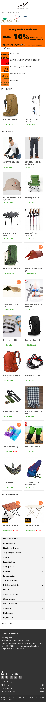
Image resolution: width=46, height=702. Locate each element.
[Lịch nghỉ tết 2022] (5, 85)
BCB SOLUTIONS (7, 699)
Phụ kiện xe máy (8, 613)
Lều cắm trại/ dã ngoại (11, 548)
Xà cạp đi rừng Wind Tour (33, 447)
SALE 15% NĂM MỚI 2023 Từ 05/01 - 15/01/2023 (25, 60)
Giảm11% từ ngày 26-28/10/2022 (20, 67)
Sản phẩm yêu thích (9, 21)
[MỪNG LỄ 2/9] (5, 58)
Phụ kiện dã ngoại (9, 543)
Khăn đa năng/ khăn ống (11, 585)
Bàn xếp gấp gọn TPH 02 (10, 525)
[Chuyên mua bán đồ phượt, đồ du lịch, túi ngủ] (23, 5)
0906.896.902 (25, 16)
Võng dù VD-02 (8, 482)
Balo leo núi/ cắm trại (10, 539)
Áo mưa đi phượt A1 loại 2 (11, 447)
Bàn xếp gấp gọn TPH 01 (33, 525)
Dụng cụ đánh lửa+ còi (10, 411)
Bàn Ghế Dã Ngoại (9, 562)
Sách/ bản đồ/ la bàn (10, 604)
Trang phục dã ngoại (10, 580)
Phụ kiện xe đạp (8, 618)
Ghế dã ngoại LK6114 (32, 198)
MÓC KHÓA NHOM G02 (10, 340)
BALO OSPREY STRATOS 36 (11, 269)
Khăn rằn (6, 590)
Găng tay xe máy (8, 567)
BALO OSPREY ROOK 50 (10, 119)
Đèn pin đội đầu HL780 (32, 375)
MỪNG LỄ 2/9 (14, 53)
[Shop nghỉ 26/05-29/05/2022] (5, 78)
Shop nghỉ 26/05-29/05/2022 (19, 74)
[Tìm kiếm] (3, 13)
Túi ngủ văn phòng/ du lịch (12, 553)
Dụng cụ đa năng (9, 576)
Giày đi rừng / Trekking (10, 594)
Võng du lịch (7, 557)
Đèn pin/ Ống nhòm (9, 599)
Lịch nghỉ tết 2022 (15, 80)
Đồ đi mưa (6, 571)
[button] (21, 44)
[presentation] (42, 89)
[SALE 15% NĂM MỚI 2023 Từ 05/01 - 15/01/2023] (5, 64)
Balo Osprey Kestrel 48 (32, 340)
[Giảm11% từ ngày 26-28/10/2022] (5, 71)
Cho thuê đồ (7, 608)
